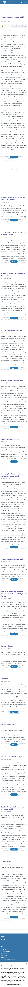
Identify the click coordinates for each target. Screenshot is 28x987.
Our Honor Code (4, 953)
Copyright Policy (4, 949)
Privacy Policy (4, 955)
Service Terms (4, 957)
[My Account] (25, 2)
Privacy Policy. (10, 981)
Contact (2, 941)
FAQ (2, 943)
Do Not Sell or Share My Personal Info (14, 984)
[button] (2, 2)
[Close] (26, 963)
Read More (14, 220)
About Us (3, 939)
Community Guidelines (6, 951)
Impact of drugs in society (19, 26)
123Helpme (3, 6)
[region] (14, 974)
